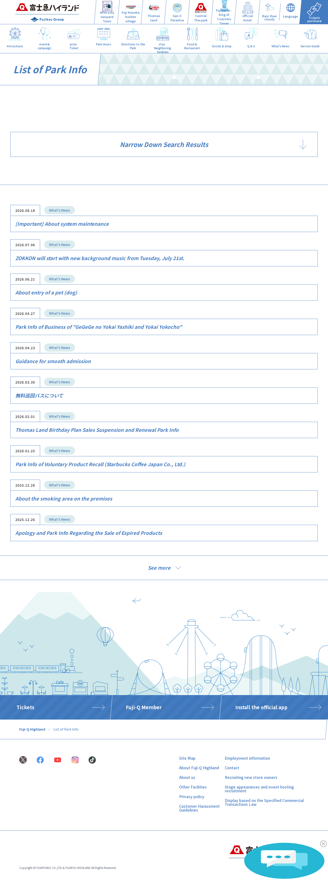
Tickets (25, 707)
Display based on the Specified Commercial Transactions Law (264, 802)
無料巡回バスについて (39, 395)
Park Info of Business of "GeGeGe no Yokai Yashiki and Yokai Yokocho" (98, 326)
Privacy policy (191, 796)
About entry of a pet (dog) (46, 292)
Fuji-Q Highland (32, 729)
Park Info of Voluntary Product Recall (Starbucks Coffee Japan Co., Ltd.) (100, 464)
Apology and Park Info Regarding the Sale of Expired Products (88, 532)
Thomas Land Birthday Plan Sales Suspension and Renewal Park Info (97, 429)
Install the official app (261, 707)
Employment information (247, 758)
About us (187, 777)
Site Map (187, 758)
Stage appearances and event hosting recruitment (259, 789)
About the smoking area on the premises (63, 498)
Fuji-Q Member (144, 707)
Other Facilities (193, 787)
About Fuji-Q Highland (199, 767)
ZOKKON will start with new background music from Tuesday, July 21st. (99, 258)
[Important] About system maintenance (62, 223)
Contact (232, 767)
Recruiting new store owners (251, 777)
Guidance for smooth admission (53, 361)
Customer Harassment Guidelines (199, 808)
